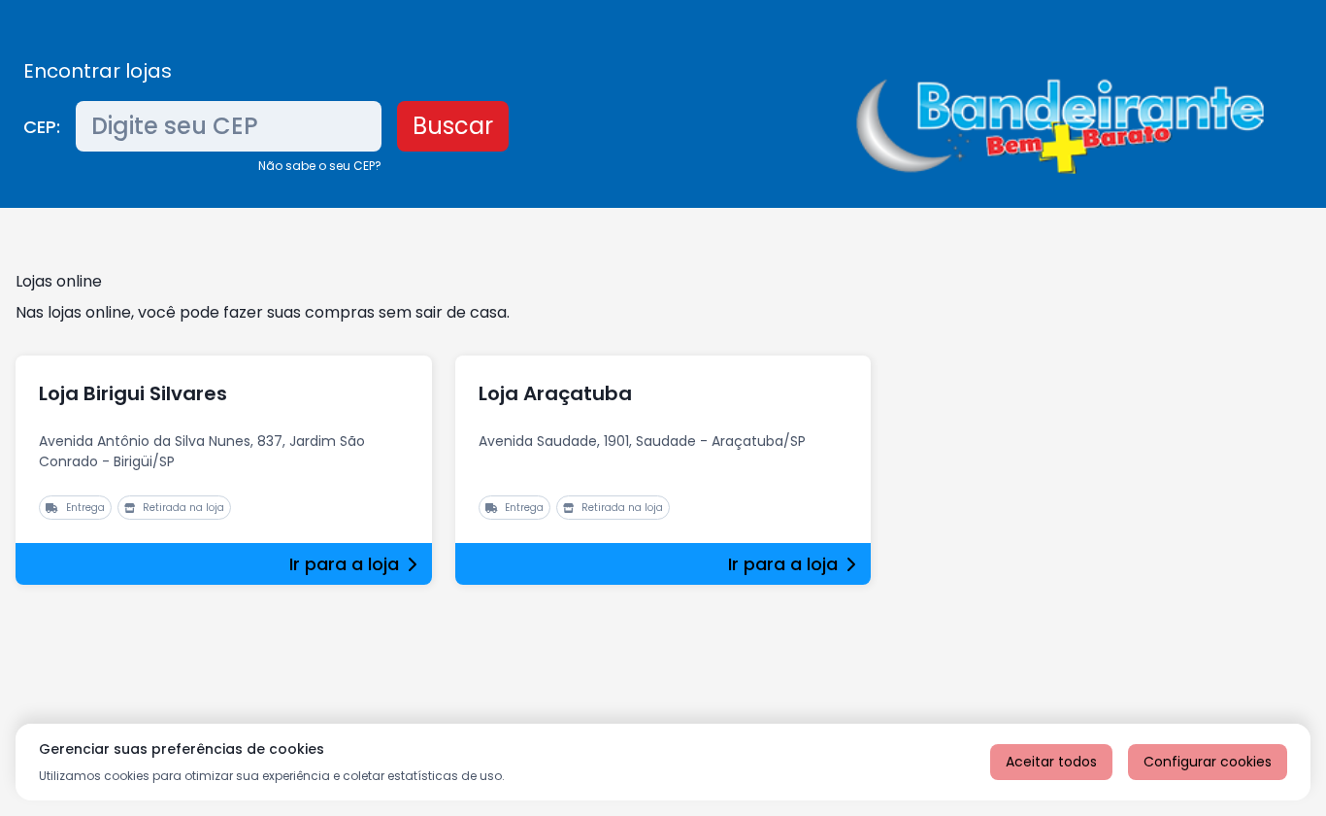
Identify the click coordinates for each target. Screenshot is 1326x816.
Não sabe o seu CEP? (319, 165)
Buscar (453, 126)
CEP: (41, 127)
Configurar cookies (1208, 761)
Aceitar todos (1051, 761)
